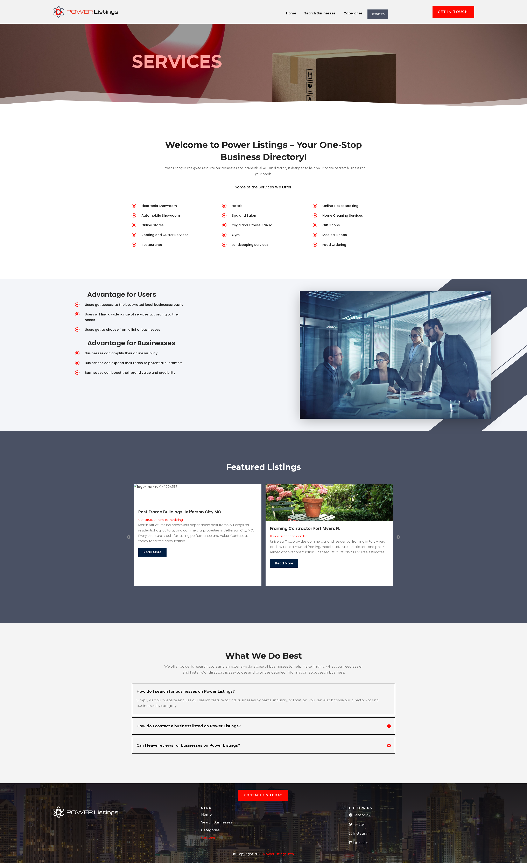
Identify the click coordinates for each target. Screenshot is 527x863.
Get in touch (453, 12)
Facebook (361, 815)
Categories (353, 13)
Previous (129, 537)
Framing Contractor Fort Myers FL (173, 528)
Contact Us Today (263, 795)
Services (378, 14)
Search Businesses (319, 13)
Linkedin (360, 843)
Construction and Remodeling (292, 534)
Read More (152, 563)
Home (291, 13)
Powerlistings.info (278, 854)
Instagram (361, 833)
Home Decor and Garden (157, 536)
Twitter (358, 824)
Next (398, 537)
